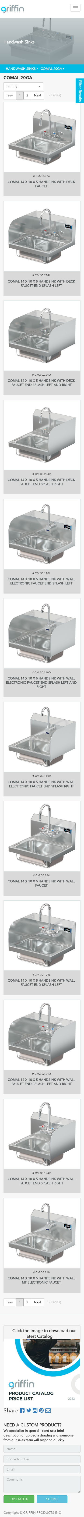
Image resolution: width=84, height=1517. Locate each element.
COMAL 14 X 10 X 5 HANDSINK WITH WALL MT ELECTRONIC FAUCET (41, 1280)
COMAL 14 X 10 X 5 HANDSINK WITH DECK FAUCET (41, 184)
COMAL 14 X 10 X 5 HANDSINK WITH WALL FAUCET (41, 883)
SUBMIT (52, 1499)
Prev (10, 95)
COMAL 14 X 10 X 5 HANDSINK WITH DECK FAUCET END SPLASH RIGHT (41, 482)
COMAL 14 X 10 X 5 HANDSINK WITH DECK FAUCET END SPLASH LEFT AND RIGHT (41, 383)
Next (37, 95)
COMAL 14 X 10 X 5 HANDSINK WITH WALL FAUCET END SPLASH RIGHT (41, 1181)
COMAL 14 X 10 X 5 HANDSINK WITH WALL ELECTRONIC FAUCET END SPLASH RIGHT (41, 784)
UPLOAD (17, 1499)
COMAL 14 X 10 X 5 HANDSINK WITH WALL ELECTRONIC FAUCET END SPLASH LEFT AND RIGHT (41, 682)
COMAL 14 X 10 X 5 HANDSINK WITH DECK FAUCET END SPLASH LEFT (41, 283)
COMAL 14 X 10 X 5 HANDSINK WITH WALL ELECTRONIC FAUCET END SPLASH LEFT (41, 581)
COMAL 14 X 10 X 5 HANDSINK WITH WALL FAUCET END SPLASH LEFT (41, 983)
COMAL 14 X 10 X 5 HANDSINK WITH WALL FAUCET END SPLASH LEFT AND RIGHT (41, 1082)
